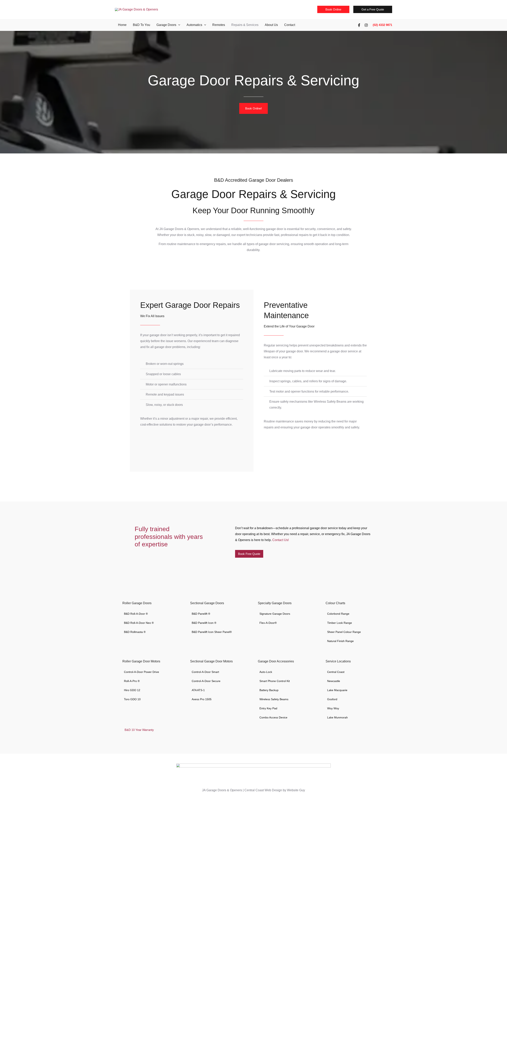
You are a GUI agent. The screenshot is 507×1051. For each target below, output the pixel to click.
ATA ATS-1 (198, 690)
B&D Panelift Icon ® (204, 622)
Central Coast (335, 671)
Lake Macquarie (337, 690)
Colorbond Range (338, 613)
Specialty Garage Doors (275, 603)
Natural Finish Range (340, 641)
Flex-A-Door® (268, 622)
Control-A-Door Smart (205, 671)
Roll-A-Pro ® (132, 681)
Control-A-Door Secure (206, 681)
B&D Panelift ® (201, 613)
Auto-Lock (265, 671)
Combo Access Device (273, 717)
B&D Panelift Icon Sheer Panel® (212, 631)
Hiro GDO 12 (132, 690)
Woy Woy (333, 708)
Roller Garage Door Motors (141, 661)
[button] (333, 9)
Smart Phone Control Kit (274, 681)
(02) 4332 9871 (382, 25)
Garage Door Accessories (276, 661)
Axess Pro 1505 (202, 699)
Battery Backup (268, 690)
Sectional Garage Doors (207, 603)
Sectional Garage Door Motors (211, 661)
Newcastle (333, 681)
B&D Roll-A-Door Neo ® (139, 622)
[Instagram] (366, 25)
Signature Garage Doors (274, 613)
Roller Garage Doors (137, 603)
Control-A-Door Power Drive (141, 671)
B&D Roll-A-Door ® (136, 613)
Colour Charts (335, 603)
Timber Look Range (339, 622)
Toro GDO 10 (132, 699)
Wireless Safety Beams (273, 699)
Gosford (332, 699)
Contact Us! (280, 540)
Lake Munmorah (337, 717)
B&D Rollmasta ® (135, 631)
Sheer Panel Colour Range (344, 631)
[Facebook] (359, 25)
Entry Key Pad (268, 708)
